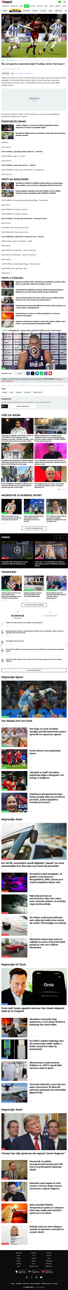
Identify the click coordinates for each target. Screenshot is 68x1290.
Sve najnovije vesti (34, 670)
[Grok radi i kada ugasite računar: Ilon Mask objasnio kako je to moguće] (34, 986)
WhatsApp (58, 379)
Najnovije (12, 677)
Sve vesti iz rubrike (34, 528)
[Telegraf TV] (41, 1277)
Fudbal (4, 392)
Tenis (11, 392)
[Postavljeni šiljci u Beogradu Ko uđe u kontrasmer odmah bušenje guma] (17, 550)
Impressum (26, 1283)
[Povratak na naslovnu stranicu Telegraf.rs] (6, 2)
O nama (13, 1283)
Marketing (19, 1283)
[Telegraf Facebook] (27, 1277)
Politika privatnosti (46, 1283)
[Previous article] (1, 645)
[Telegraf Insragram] (36, 1277)
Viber (3, 381)
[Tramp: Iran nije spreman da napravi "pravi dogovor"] (34, 1131)
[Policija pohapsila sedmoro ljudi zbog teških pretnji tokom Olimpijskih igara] (34, 583)
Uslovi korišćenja (59, 385)
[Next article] (66, 645)
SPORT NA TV (38, 392)
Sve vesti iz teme (34, 605)
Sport (3, 60)
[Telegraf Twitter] (31, 1277)
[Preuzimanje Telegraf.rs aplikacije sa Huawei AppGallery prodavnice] (47, 1271)
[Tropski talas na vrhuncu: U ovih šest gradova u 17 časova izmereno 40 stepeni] (7, 315)
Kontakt (55, 1283)
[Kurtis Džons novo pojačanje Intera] (14, 759)
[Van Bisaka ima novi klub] (34, 699)
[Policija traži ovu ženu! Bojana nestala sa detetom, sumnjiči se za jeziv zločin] (14, 1235)
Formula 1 (27, 392)
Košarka (18, 392)
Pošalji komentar (23, 406)
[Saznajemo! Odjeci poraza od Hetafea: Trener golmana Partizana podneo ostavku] (7, 135)
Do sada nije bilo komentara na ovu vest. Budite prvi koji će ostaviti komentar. (26, 402)
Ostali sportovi (10, 60)
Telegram (9, 381)
